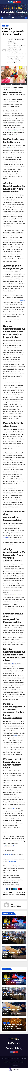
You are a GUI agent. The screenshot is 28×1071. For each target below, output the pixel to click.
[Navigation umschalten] (13, 18)
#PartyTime (18, 62)
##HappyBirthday (21, 45)
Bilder (15, 1058)
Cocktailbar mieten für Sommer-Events (12, 939)
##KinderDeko (10, 49)
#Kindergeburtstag (11, 58)
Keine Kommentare (17, 982)
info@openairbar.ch (9, 845)
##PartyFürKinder (11, 54)
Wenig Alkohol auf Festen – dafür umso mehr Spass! (20, 894)
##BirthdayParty (20, 39)
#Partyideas (16, 60)
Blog (4, 25)
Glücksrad (5, 537)
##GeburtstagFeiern (12, 43)
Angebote (7, 1058)
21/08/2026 (7, 982)
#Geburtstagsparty (11, 56)
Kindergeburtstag (12, 129)
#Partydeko (10, 60)
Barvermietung (12, 861)
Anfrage (11, 1058)
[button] (23, 17)
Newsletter (24, 1058)
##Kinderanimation (18, 47)
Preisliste (10, 1062)
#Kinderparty (20, 58)
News (7, 25)
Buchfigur (22, 300)
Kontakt (6, 1062)
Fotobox (14, 663)
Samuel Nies (12, 38)
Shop (14, 1062)
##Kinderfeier (18, 49)
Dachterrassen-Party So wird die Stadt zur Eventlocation (12, 1026)
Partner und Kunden (14, 1065)
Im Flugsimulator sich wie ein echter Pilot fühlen (8, 894)
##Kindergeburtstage (12, 52)
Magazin (19, 1058)
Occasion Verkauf (20, 1062)
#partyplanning (11, 62)
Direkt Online (8, 854)
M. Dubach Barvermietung (14, 12)
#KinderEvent (20, 56)
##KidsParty (10, 47)
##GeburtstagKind (11, 45)
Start (3, 1058)
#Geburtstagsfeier (21, 54)
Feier (10, 147)
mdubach (14, 927)
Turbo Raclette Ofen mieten (11, 953)
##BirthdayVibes (11, 41)
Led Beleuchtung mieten (13, 925)
